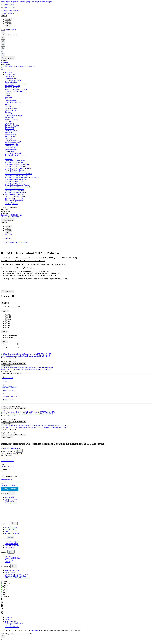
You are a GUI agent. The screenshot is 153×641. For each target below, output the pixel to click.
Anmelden (4, 62)
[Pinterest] (2, 614)
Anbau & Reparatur (11, 499)
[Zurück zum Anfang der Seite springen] (3, 636)
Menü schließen (9, 58)
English (8, 21)
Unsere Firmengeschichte (13, 542)
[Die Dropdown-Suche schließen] (3, 41)
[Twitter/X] (2, 611)
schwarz (10, 337)
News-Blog (9, 560)
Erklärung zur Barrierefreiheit (14, 623)
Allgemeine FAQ (10, 531)
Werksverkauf (9, 497)
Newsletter (8, 556)
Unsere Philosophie (11, 544)
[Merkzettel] (2, 52)
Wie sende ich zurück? (12, 533)
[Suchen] (3, 38)
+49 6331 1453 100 (7, 466)
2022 (9, 321)
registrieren (7, 64)
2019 (9, 315)
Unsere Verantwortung (12, 545)
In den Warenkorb (7, 365)
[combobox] (10, 35)
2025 (9, 327)
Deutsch (8, 19)
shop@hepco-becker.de (8, 485)
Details (3, 410)
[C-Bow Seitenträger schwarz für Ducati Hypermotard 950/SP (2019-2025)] (26, 354)
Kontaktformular (6, 480)
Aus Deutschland (9, 13)
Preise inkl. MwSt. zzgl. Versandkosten (13, 363)
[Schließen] (1, 639)
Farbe (4, 331)
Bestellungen (31, 66)
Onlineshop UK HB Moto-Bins (15, 576)
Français (8, 23)
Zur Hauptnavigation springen (42, 2)
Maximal (10, 348)
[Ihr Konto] (3, 54)
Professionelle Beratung (11, 10)
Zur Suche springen (25, 2)
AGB (7, 619)
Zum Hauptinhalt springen (10, 2)
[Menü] (3, 32)
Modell (4, 303)
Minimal (10, 344)
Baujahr (4, 311)
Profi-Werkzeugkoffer (12, 570)
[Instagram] (2, 603)
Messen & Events (11, 503)
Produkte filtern (8, 291)
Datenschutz (9, 625)
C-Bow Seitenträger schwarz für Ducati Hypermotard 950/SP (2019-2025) (25, 356)
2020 (9, 317)
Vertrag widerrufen (10, 489)
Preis (3, 341)
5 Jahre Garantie (9, 5)
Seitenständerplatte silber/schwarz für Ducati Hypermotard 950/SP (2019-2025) (27, 414)
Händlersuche (9, 501)
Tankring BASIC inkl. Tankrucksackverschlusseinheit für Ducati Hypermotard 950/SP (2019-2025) (33, 427)
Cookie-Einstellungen (12, 627)
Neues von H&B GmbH (13, 558)
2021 (9, 319)
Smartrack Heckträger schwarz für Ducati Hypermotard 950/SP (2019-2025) (26, 369)
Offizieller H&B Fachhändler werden (17, 578)
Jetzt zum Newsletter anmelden (11, 448)
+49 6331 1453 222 (7, 461)
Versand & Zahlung (11, 527)
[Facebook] (1, 600)
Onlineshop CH (10, 572)
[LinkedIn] (2, 609)
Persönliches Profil (14, 66)
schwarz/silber (12, 335)
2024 (9, 325)
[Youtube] (2, 606)
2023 (9, 323)
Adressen (23, 66)
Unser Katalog (10, 547)
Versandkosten (36, 630)
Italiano (8, 26)
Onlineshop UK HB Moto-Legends (16, 574)
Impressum (8, 617)
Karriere (7, 562)
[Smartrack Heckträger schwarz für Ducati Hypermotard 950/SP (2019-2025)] (27, 367)
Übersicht (4, 66)
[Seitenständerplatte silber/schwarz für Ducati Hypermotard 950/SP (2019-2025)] (28, 412)
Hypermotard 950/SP (14, 307)
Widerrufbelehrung (11, 621)
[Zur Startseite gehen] (8, 29)
